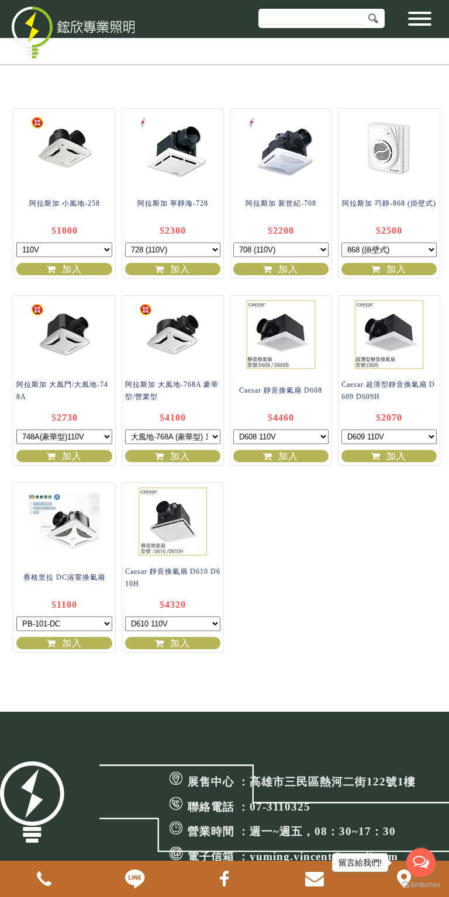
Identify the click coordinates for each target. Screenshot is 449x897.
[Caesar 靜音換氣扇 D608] (281, 334)
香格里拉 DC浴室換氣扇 (64, 577)
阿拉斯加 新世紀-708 (281, 203)
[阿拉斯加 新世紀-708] (281, 147)
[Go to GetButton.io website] (421, 885)
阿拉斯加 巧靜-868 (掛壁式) (389, 203)
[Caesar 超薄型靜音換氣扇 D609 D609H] (389, 334)
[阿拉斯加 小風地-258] (64, 147)
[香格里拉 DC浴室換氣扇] (64, 521)
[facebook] (224, 879)
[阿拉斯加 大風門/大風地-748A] (64, 334)
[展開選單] (419, 22)
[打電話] (45, 879)
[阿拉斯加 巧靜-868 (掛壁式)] (389, 147)
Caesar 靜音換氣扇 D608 (280, 390)
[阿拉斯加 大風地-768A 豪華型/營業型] (172, 334)
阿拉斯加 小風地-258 (64, 203)
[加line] (135, 879)
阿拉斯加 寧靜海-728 (172, 203)
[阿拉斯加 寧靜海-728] (172, 147)
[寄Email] (315, 879)
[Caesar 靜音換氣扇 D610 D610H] (172, 521)
